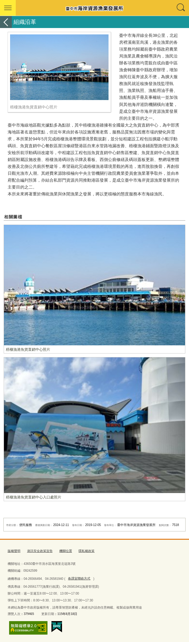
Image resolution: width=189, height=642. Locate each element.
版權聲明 (14, 551)
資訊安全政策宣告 (40, 551)
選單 (8, 8)
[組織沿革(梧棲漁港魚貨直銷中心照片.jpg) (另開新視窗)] (59, 67)
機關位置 (65, 551)
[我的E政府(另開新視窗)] (56, 626)
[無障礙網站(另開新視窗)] (28, 628)
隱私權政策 (86, 551)
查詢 (181, 8)
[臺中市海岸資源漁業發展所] (94, 8)
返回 (6, 22)
